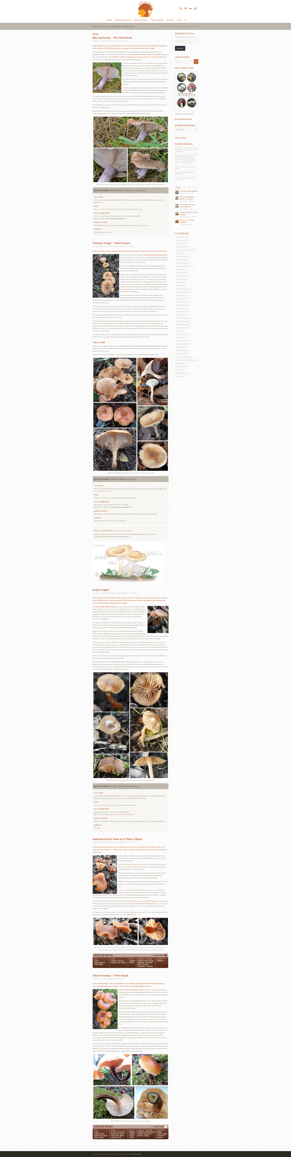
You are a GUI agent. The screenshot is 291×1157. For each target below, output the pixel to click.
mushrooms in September (184, 318)
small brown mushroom (183, 344)
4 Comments (96, 593)
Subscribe (180, 48)
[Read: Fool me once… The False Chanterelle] (177, 221)
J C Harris (126, 41)
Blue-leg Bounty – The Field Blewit (112, 37)
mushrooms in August (183, 302)
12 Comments (96, 842)
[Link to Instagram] (195, 8)
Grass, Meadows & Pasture (114, 41)
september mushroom (183, 340)
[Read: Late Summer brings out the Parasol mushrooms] (177, 206)
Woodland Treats (112, 979)
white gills (179, 360)
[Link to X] (181, 8)
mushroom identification (183, 292)
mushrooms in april (182, 298)
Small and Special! (106, 593)
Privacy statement (136, 1154)
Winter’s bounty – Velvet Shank (110, 975)
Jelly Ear (151, 111)
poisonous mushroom (182, 334)
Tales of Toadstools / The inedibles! (118, 246)
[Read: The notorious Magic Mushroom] (177, 192)
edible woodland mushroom (184, 266)
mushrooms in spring (183, 321)
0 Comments (96, 246)
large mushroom (181, 285)
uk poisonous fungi (182, 353)
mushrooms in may (182, 315)
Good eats (104, 41)
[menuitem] (109, 20)
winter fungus (181, 363)
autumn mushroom (182, 240)
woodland (180, 370)
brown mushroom (181, 247)
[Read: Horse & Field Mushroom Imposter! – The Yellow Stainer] (177, 198)
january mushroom (182, 279)
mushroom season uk (182, 295)
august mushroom (182, 237)
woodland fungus (182, 373)
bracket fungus (181, 243)
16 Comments (96, 41)
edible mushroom (182, 259)
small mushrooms (181, 347)
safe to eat (180, 337)
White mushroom (191, 360)
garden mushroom (182, 272)
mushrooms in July (182, 308)
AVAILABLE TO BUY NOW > (184, 114)
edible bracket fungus (182, 256)
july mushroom (181, 282)
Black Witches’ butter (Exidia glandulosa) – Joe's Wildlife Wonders (186, 148)
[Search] (184, 20)
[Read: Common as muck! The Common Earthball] (177, 214)
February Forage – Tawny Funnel (111, 243)
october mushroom (182, 327)
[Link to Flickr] (190, 8)
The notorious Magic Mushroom (189, 191)
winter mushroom (182, 366)
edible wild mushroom (183, 263)
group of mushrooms (183, 276)
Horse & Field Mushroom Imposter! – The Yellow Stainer (185, 162)
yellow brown (180, 376)
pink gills (179, 331)
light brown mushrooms (183, 289)
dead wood (180, 253)
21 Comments (96, 979)
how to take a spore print (122, 814)
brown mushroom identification (185, 250)
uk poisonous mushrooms (184, 357)
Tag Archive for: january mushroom (113, 26)
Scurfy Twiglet (101, 589)
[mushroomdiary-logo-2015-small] (145, 8)
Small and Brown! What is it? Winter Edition (117, 839)
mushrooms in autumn (183, 305)
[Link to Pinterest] (185, 8)
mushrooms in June (182, 311)
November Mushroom (183, 324)
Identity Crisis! (105, 246)
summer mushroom (182, 350)
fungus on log (181, 269)
